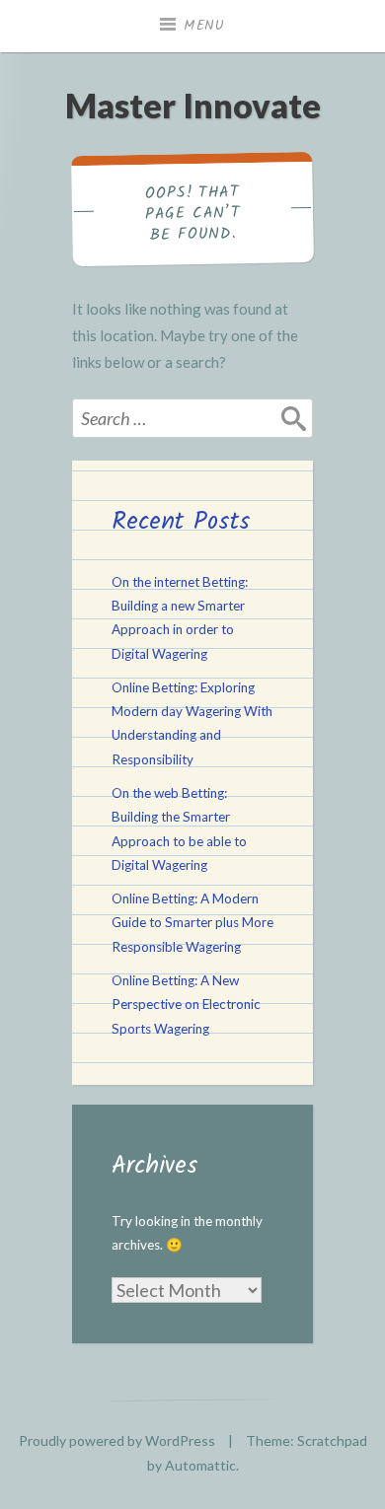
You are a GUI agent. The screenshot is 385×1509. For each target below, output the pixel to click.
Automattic (200, 1465)
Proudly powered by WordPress (117, 1440)
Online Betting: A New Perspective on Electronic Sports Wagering (186, 1004)
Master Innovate (193, 105)
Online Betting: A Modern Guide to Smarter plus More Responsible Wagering (192, 923)
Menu (204, 25)
